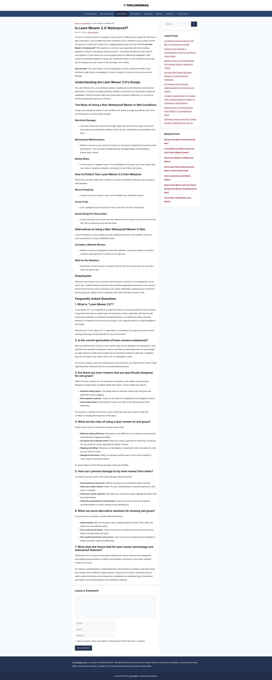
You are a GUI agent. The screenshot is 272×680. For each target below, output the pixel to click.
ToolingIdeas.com (79, 662)
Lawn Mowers (121, 14)
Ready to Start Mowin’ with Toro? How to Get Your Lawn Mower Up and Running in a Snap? (180, 188)
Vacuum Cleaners (106, 14)
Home (77, 23)
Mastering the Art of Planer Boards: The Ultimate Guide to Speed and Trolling (179, 64)
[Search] (194, 24)
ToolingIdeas (133, 676)
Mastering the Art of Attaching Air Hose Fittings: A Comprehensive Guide (178, 111)
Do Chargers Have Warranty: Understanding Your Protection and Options (179, 88)
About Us (159, 14)
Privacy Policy (182, 14)
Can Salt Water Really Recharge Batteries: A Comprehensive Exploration (177, 76)
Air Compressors (90, 14)
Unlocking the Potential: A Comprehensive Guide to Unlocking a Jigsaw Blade (180, 52)
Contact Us (170, 14)
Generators (148, 14)
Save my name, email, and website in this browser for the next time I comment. (111, 641)
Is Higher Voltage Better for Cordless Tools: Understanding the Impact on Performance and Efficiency (179, 99)
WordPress (153, 676)
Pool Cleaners (135, 14)
